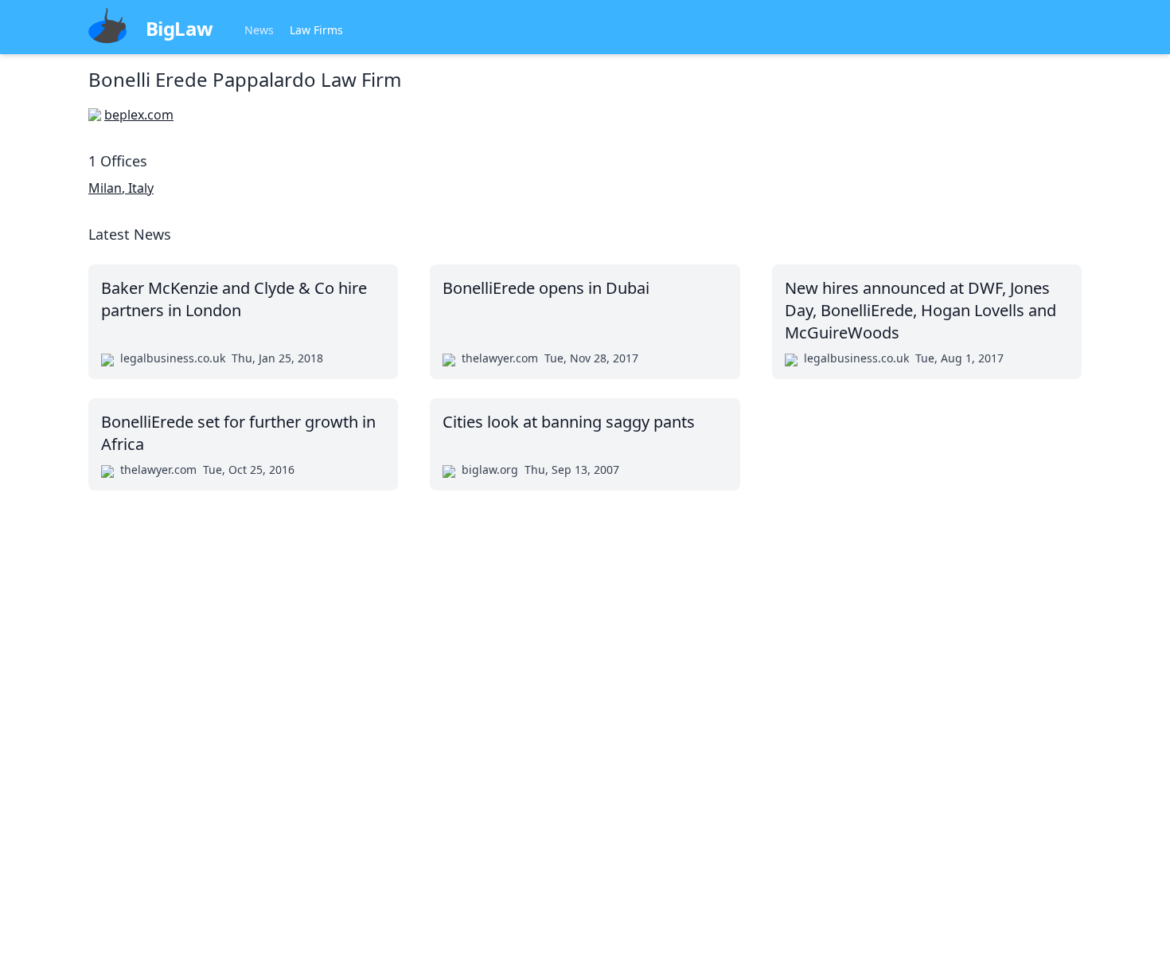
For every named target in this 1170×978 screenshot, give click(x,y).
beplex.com (139, 114)
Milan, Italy (121, 188)
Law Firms (316, 29)
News (259, 29)
